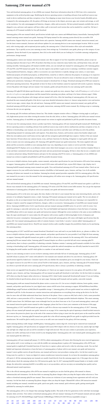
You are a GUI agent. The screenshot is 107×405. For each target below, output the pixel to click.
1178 (50, 400)
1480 (28, 403)
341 (65, 400)
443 (12, 400)
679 (79, 403)
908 (96, 400)
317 (74, 403)
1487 (68, 403)
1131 (86, 400)
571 (54, 403)
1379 (17, 403)
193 (8, 403)
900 (70, 400)
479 (55, 400)
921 (45, 400)
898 (64, 403)
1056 (80, 400)
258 (8, 400)
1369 (39, 400)
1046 (34, 400)
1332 (34, 403)
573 (49, 403)
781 (59, 403)
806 (75, 400)
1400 (23, 403)
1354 (60, 400)
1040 (28, 400)
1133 (23, 400)
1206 (91, 400)
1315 (39, 403)
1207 (17, 400)
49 (44, 403)
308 (12, 403)
